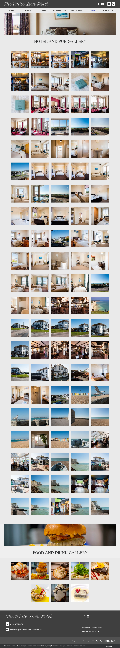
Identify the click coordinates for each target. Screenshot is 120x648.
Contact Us (108, 10)
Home (11, 10)
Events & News (76, 10)
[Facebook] (98, 4)
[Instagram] (102, 4)
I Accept (109, 646)
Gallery (92, 10)
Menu (43, 10)
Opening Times (60, 10)
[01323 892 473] (113, 4)
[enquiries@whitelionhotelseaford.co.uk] (109, 4)
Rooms (28, 10)
